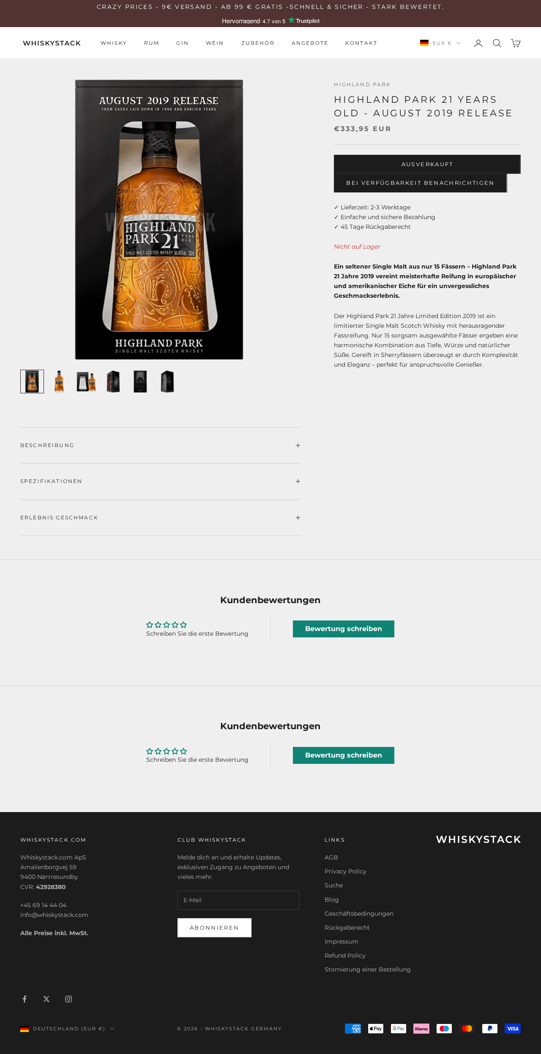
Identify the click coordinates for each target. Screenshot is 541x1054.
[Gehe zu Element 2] (59, 381)
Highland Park (362, 84)
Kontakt (361, 43)
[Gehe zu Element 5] (140, 381)
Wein (215, 43)
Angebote (310, 43)
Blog (332, 899)
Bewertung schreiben (343, 629)
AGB (331, 857)
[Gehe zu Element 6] (167, 381)
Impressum (341, 941)
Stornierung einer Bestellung (368, 969)
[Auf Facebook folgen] (24, 999)
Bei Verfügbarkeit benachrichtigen (420, 182)
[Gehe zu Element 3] (86, 381)
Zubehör (258, 43)
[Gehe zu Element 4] (113, 381)
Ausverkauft (428, 163)
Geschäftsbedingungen (359, 913)
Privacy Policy (345, 871)
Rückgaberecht (347, 927)
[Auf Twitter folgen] (46, 999)
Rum (151, 43)
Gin (182, 43)
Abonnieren (214, 927)
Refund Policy (345, 955)
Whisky (114, 43)
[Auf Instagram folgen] (68, 999)
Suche (334, 885)
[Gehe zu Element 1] (32, 381)
